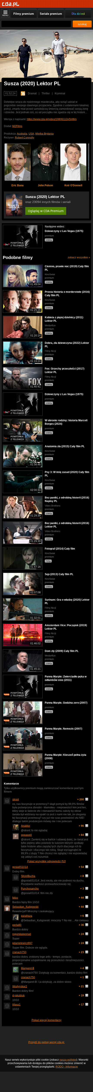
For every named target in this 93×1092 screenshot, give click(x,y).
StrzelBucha (28, 876)
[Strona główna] (10, 4)
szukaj (82, 24)
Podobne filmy (18, 257)
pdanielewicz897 (22, 943)
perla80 (16, 924)
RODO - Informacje (67, 1066)
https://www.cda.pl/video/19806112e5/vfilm (52, 119)
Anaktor (25, 825)
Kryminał (60, 93)
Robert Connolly (24, 137)
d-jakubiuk (18, 995)
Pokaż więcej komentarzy (46, 1020)
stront (15, 799)
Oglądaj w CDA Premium (46, 211)
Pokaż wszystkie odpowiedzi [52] (46, 861)
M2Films (17, 126)
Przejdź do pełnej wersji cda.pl (46, 1042)
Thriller (46, 93)
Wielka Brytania (44, 133)
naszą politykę (67, 1059)
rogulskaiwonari (21, 934)
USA (31, 133)
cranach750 (19, 952)
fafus (15, 897)
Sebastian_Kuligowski (25, 906)
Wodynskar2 (19, 986)
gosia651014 (20, 866)
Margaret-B (27, 968)
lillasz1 (16, 1004)
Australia (22, 133)
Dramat (32, 93)
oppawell (26, 834)
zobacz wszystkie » (79, 257)
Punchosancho (30, 888)
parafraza (26, 915)
